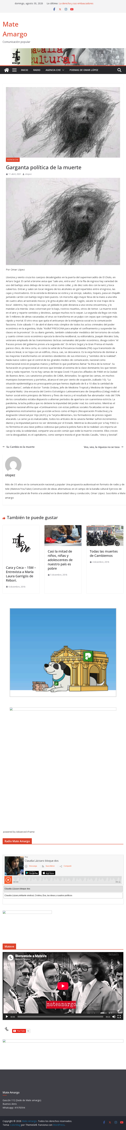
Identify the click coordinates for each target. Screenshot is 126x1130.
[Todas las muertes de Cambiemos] (104, 527)
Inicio (24, 70)
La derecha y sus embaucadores (76, 3)
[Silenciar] (114, 1016)
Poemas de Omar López (84, 70)
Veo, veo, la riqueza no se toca (102, 447)
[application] (63, 986)
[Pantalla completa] (119, 1016)
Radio (36, 70)
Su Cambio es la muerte (20, 446)
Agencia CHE (53, 70)
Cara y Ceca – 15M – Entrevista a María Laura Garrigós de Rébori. (21, 574)
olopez (28, 174)
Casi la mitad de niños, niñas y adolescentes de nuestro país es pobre (60, 560)
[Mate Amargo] (63, 50)
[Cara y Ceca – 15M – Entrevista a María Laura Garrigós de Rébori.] (21, 527)
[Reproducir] (7, 1016)
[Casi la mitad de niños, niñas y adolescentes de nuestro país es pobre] (62, 527)
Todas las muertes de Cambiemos (104, 553)
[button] (62, 70)
